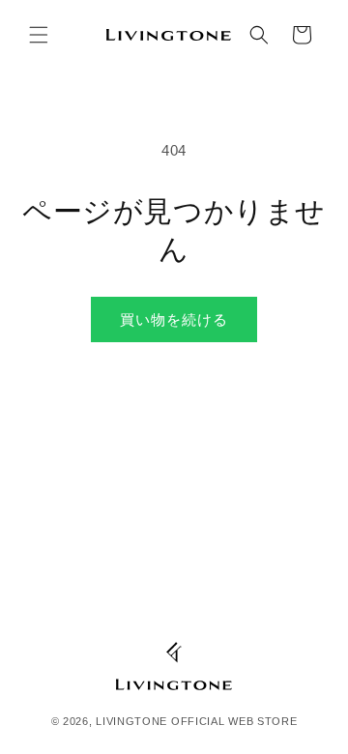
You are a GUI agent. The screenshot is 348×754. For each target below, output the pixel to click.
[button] (38, 35)
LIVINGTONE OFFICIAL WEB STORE (196, 721)
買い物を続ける (174, 319)
